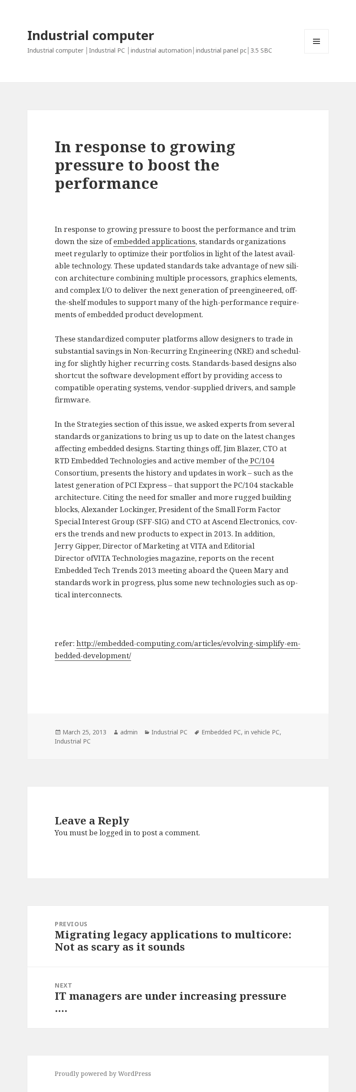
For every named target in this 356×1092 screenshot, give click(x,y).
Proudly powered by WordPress (103, 1073)
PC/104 (261, 461)
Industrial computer (90, 35)
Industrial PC (170, 732)
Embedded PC (221, 732)
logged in (115, 832)
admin (129, 732)
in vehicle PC (262, 732)
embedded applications (154, 241)
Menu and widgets (317, 53)
